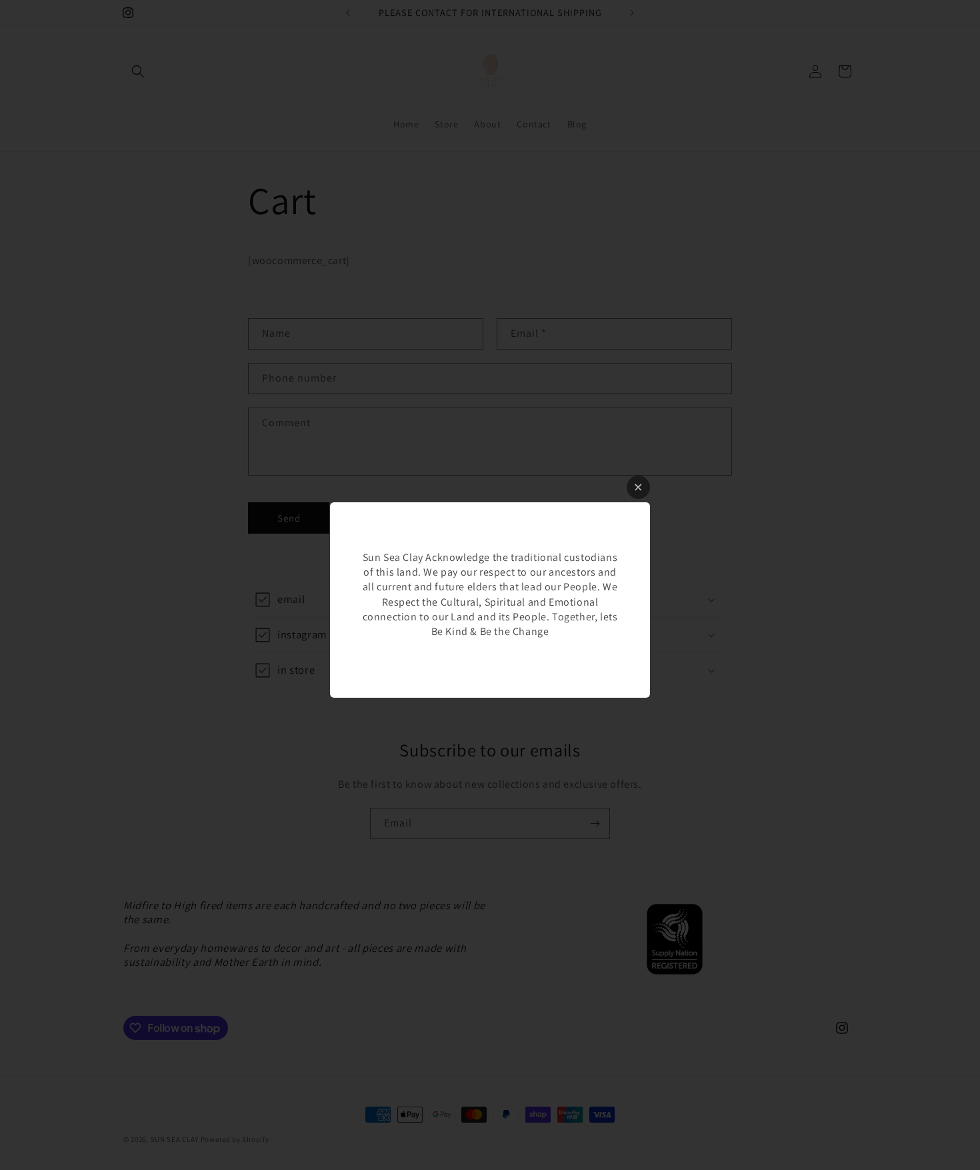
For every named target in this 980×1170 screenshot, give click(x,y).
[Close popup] (638, 487)
